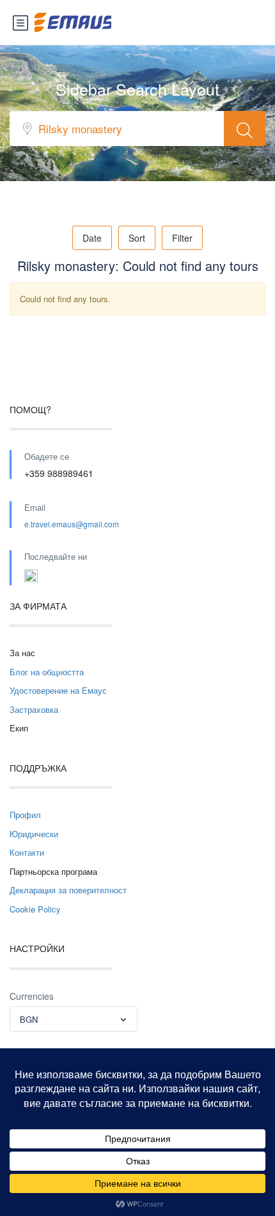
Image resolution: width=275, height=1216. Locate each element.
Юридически (34, 834)
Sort (137, 237)
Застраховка (34, 709)
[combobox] (74, 1019)
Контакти (27, 852)
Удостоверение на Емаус (58, 690)
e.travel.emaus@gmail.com (71, 523)
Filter (182, 237)
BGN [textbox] (29, 1019)
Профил (25, 815)
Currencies (32, 996)
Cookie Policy (35, 909)
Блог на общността (47, 672)
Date (92, 237)
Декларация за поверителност (68, 890)
